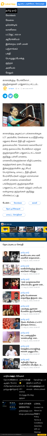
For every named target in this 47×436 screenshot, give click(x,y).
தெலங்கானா (9, 379)
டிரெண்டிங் (14, 386)
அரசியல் (37, 382)
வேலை (13, 382)
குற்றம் (22, 398)
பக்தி (28, 379)
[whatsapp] (16, 97)
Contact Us (38, 407)
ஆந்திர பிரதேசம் (7, 385)
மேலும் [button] (9, 73)
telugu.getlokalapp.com (28, 414)
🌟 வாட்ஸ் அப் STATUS (22, 387)
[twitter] (11, 97)
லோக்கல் (14, 379)
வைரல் (29, 389)
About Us (38, 411)
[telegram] (5, 97)
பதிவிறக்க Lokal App (42, 434)
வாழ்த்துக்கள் (39, 386)
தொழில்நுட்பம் (40, 379)
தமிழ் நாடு (11, 11)
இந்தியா (29, 382)
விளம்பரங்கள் (39, 389)
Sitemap (37, 432)
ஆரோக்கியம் (24, 379)
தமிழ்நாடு (7, 389)
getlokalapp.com (25, 411)
